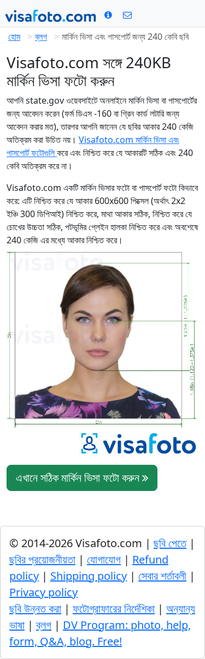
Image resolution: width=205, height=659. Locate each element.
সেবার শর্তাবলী (162, 575)
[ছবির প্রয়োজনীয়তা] (108, 14)
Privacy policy (43, 592)
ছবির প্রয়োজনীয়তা (42, 559)
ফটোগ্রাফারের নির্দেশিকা (114, 608)
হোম (14, 37)
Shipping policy (88, 575)
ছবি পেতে (170, 543)
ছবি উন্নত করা (35, 608)
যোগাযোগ (104, 559)
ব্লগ (41, 37)
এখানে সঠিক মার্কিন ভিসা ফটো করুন (79, 477)
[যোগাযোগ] (127, 14)
